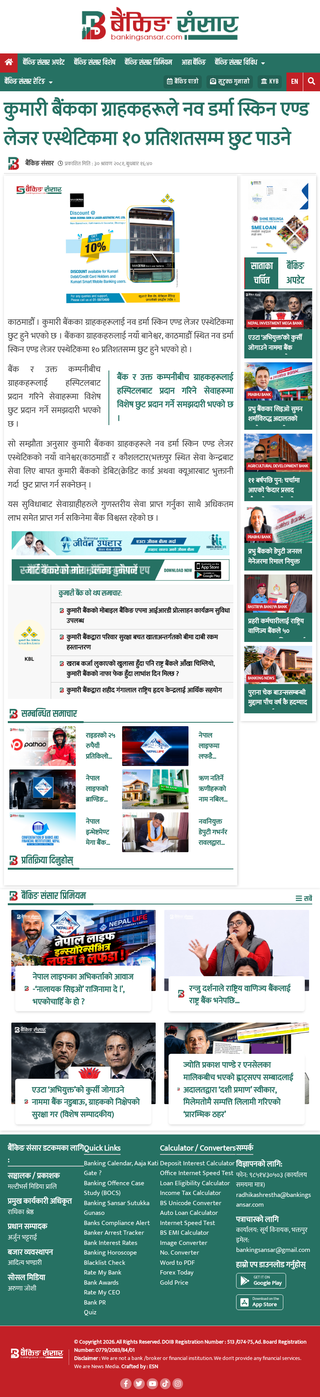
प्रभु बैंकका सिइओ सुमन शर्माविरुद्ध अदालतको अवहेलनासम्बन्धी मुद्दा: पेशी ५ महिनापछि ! (275, 424)
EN (294, 81)
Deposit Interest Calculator (197, 1163)
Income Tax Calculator (190, 1193)
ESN (153, 1366)
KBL (29, 659)
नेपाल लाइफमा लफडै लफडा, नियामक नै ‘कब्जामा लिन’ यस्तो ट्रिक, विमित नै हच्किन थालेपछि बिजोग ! (213, 746)
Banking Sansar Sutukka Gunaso (116, 1208)
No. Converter (179, 1252)
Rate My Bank (102, 1272)
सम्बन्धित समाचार (49, 714)
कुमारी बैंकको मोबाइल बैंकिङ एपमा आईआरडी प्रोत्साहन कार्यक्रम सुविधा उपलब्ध (148, 616)
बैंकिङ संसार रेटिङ (25, 81)
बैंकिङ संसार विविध (236, 62)
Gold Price (174, 1282)
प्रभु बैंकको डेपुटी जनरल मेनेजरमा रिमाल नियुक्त (275, 557)
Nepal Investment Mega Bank (275, 323)
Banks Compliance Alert (117, 1223)
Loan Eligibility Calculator (195, 1183)
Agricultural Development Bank (278, 466)
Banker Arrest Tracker (114, 1232)
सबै (307, 899)
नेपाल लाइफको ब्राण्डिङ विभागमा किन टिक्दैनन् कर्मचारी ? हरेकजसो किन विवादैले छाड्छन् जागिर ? (98, 789)
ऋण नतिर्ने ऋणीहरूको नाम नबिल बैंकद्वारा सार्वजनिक (212, 789)
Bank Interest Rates (110, 1242)
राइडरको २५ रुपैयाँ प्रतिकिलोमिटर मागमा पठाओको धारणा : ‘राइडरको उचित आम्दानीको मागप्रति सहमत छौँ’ (101, 746)
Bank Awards (101, 1282)
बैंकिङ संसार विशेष (95, 62)
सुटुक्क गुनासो (234, 82)
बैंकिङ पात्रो (186, 82)
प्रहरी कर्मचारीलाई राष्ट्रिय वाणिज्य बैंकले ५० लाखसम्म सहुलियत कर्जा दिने (276, 636)
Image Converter (183, 1242)
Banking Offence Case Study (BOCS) (114, 1188)
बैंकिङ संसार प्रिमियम (148, 62)
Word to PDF (177, 1262)
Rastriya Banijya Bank (267, 607)
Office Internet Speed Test (196, 1173)
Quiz (90, 1312)
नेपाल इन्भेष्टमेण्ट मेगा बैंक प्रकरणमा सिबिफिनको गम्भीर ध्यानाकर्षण (101, 832)
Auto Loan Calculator (189, 1212)
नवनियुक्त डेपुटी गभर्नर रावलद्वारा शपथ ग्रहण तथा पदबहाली (213, 832)
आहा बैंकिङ (193, 62)
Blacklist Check (104, 1262)
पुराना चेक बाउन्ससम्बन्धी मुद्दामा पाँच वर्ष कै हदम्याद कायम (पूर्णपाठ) (277, 703)
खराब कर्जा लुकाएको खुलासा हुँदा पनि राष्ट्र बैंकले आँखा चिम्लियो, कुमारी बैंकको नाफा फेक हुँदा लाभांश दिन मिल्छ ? (141, 669)
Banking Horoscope (110, 1252)
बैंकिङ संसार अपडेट (44, 62)
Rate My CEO (102, 1292)
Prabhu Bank (259, 395)
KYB (274, 82)
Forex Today (177, 1272)
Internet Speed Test (187, 1223)
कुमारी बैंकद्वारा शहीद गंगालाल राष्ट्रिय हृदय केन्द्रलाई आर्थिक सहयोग (144, 691)
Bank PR (95, 1302)
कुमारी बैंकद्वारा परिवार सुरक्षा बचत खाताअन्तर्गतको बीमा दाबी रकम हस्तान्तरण (142, 642)
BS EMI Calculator (184, 1232)
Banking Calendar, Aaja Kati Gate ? (121, 1168)
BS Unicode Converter (190, 1203)
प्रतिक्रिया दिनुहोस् (47, 860)
